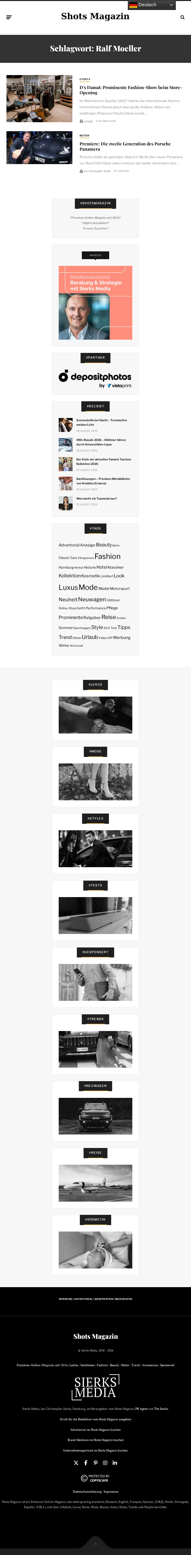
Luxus (68, 587)
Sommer (66, 627)
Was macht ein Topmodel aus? (96, 498)
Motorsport (120, 588)
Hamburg (66, 567)
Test (114, 628)
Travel (136, 1365)
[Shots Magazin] (95, 16)
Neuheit (68, 600)
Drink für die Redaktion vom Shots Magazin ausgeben (95, 1419)
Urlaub (90, 637)
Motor (85, 135)
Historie (90, 567)
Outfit (81, 608)
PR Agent (141, 1409)
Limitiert (106, 576)
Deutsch (146, 4)
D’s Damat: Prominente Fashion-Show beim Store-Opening (131, 89)
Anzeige (87, 545)
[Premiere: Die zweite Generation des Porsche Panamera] (39, 147)
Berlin (116, 545)
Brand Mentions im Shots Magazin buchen (96, 1440)
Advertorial (69, 545)
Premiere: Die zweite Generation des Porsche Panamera (125, 146)
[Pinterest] (95, 1463)
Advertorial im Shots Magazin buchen (95, 1430)
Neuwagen (92, 599)
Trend (65, 637)
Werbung (122, 637)
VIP (109, 638)
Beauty (104, 545)
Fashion (108, 556)
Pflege (112, 608)
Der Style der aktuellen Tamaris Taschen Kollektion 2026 (103, 462)
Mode (88, 587)
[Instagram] (105, 1463)
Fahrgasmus (86, 558)
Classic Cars (68, 558)
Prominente (71, 617)
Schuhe (121, 618)
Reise (108, 617)
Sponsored (167, 1365)
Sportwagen (82, 628)
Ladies (73, 1365)
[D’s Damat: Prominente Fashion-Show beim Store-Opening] (39, 98)
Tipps (123, 627)
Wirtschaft (76, 645)
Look (119, 576)
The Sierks (161, 1409)
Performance (96, 608)
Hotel (101, 567)
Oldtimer (113, 600)
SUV (107, 628)
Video (102, 638)
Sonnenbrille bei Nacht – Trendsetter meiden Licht (101, 422)
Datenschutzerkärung (87, 1491)
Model (103, 588)
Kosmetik (90, 575)
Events (85, 79)
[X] (76, 1463)
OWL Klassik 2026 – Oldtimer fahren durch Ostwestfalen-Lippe (101, 442)
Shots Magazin (95, 1336)
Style (97, 627)
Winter (64, 645)
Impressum (111, 1491)
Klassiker (116, 567)
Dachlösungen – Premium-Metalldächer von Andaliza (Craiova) (103, 481)
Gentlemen (87, 1365)
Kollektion (70, 576)
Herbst (78, 567)
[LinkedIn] (115, 1463)
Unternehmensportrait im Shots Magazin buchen (95, 1450)
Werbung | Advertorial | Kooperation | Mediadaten (95, 1299)
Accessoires (150, 1365)
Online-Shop (67, 608)
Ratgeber (92, 617)
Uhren (76, 638)
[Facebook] (86, 1463)
